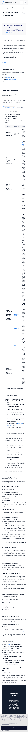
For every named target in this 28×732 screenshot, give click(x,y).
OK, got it (14, 727)
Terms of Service (5, 724)
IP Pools (16, 345)
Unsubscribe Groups (11, 79)
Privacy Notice (12, 723)
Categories (16, 328)
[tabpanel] (14, 290)
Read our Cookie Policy (5, 730)
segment (24, 144)
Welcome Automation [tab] (22, 107)
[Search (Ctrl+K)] (21, 2)
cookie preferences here (17, 720)
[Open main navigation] (25, 2)
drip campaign (22, 631)
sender (7, 81)
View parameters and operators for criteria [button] (15, 389)
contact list (8, 84)
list (22, 142)
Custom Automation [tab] (9, 107)
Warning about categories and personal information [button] (13, 395)
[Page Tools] (25, 8)
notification (8, 77)
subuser (24, 283)
